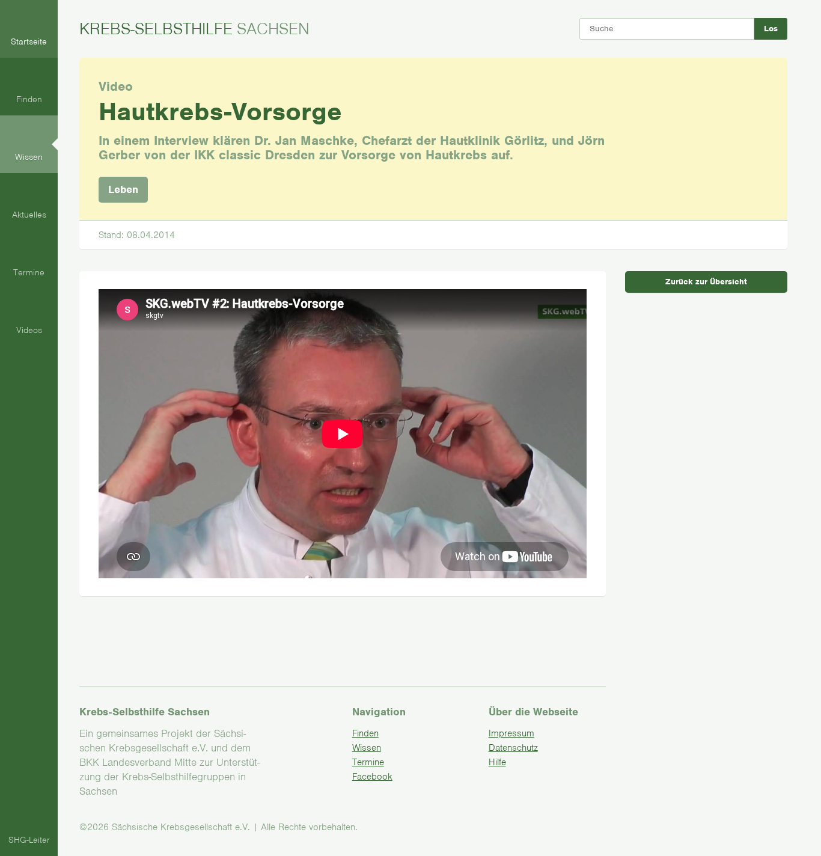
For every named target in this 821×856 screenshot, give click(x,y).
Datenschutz (513, 748)
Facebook (372, 777)
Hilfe (497, 762)
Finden (365, 733)
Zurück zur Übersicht (706, 282)
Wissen (366, 748)
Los (771, 28)
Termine (368, 762)
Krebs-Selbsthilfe (194, 29)
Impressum (511, 733)
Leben (123, 189)
